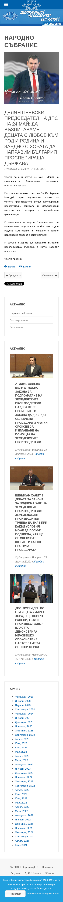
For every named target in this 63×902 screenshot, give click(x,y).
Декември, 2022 (24, 773)
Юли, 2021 (21, 845)
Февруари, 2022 (24, 815)
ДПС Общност (33, 873)
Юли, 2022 (21, 794)
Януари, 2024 (23, 717)
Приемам (15, 893)
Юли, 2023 (21, 743)
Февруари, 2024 (24, 713)
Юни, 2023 (21, 747)
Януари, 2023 (23, 768)
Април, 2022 (22, 806)
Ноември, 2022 (23, 777)
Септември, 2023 (25, 734)
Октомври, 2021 (24, 832)
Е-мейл (26, 266)
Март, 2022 (21, 811)
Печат (12, 266)
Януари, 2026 (23, 700)
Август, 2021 (22, 840)
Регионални (16, 327)
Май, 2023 (21, 751)
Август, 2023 (22, 739)
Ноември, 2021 (23, 828)
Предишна (14, 275)
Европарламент (19, 320)
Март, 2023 (21, 760)
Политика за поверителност (43, 893)
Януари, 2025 (23, 705)
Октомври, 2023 (24, 730)
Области (49, 873)
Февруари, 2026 (24, 696)
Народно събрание (21, 313)
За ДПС (14, 867)
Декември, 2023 (24, 722)
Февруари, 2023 (24, 764)
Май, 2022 (21, 802)
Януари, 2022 (23, 819)
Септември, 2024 (25, 709)
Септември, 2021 (25, 836)
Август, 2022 (22, 789)
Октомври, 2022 (24, 781)
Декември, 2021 (24, 823)
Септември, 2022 (25, 785)
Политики (47, 867)
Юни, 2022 (21, 798)
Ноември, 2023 (23, 726)
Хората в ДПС (30, 867)
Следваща (48, 275)
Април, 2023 (22, 756)
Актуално (16, 873)
